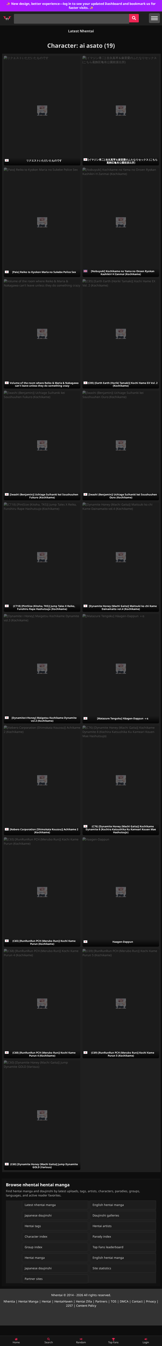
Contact (137, 1301)
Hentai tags (33, 1226)
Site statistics (102, 1268)
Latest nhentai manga (40, 1205)
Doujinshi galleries (106, 1215)
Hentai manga (35, 1258)
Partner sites (34, 1279)
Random (81, 1342)
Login (146, 1342)
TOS (113, 1301)
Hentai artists (102, 1226)
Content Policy (86, 1306)
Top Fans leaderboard (108, 1247)
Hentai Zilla (84, 1301)
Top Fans (113, 1342)
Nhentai (57, 1295)
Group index (33, 1247)
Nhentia (9, 1301)
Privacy (151, 1301)
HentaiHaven (63, 1301)
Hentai (46, 1301)
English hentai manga (108, 1205)
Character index (36, 1236)
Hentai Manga (28, 1301)
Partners (101, 1301)
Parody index (102, 1236)
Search (49, 1342)
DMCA (124, 1301)
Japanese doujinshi (38, 1215)
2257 (69, 1306)
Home (16, 1342)
